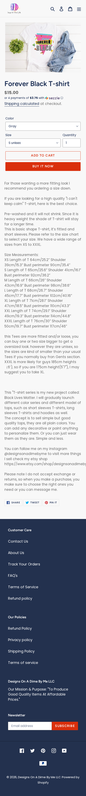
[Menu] (79, 8)
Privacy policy (20, 639)
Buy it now (43, 166)
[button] (43, 98)
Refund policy (20, 598)
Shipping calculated (21, 103)
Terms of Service (23, 586)
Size (8, 135)
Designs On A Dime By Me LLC (39, 777)
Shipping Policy (21, 651)
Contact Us (18, 541)
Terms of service (23, 662)
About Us (16, 552)
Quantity (69, 135)
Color (9, 118)
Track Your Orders (24, 564)
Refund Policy (20, 628)
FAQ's (13, 575)
